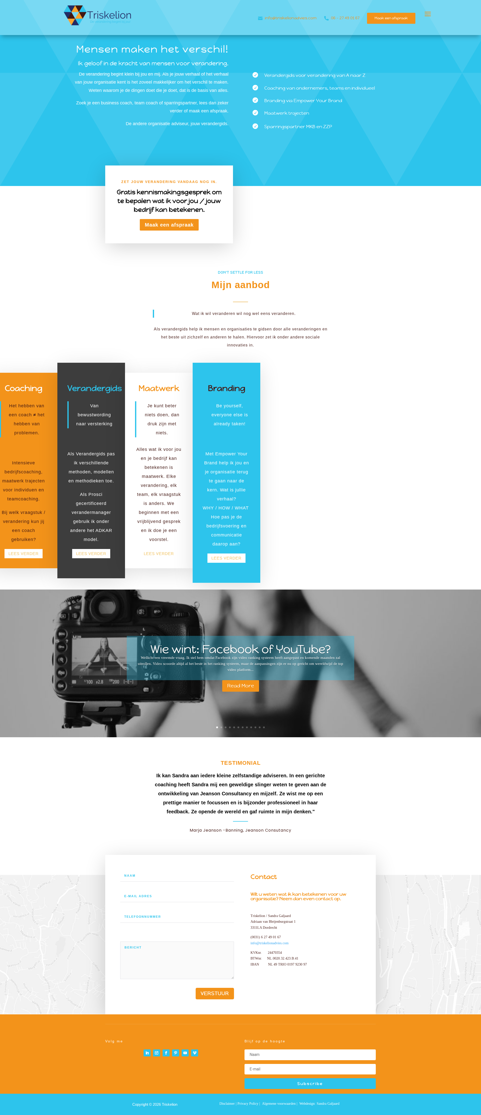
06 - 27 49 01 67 (345, 18)
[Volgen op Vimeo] (194, 1052)
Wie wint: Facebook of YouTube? (240, 649)
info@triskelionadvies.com (291, 18)
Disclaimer (227, 1103)
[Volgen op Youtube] (185, 1052)
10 (255, 727)
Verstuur (215, 993)
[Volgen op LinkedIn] (147, 1052)
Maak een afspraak (391, 18)
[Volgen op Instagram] (156, 1052)
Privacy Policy (247, 1103)
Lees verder (24, 553)
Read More (240, 686)
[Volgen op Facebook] (166, 1052)
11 (260, 727)
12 (264, 727)
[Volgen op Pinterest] (175, 1052)
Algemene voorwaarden (279, 1103)
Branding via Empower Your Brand (303, 100)
